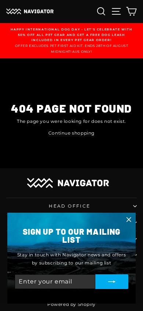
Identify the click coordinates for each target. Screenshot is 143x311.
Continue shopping (71, 133)
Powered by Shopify (71, 304)
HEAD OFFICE (69, 206)
